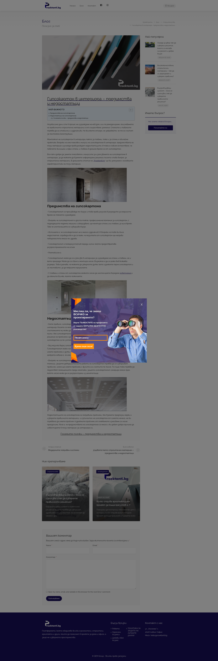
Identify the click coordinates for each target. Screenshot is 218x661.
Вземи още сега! (84, 346)
